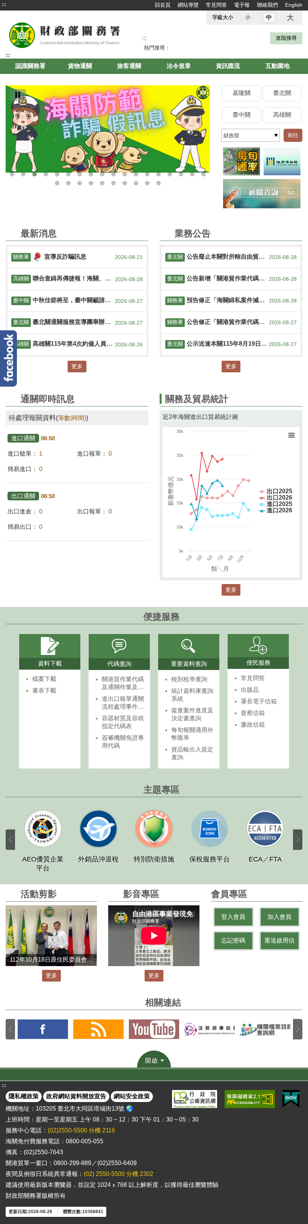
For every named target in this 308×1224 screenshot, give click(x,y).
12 (136, 174)
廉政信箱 (253, 724)
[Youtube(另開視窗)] (154, 1029)
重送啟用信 (279, 940)
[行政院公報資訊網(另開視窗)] (194, 1099)
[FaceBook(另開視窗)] (43, 1029)
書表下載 (44, 690)
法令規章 (179, 66)
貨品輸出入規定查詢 (192, 753)
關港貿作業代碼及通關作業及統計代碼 (123, 683)
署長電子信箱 (259, 701)
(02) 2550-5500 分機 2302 (118, 1174)
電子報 (242, 5)
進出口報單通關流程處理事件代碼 (123, 703)
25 (124, 183)
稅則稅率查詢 (189, 679)
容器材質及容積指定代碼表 (123, 722)
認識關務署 (30, 66)
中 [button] (269, 17)
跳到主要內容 (19, 4)
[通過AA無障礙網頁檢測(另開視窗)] (250, 1099)
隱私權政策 (24, 1096)
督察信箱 (253, 713)
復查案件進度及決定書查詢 (192, 714)
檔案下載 (44, 679)
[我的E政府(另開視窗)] (290, 1099)
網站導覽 (188, 5)
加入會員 (279, 917)
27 (147, 183)
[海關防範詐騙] (108, 128)
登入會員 (233, 917)
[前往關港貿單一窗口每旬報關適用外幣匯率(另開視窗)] (241, 161)
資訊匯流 (228, 66)
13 (147, 174)
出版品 (250, 690)
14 (158, 174)
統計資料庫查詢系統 (192, 695)
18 (203, 174)
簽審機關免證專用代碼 (123, 742)
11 (124, 174)
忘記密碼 (233, 940)
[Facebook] (8, 358)
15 (170, 174)
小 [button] (248, 17)
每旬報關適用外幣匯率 (192, 734)
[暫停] (17, 95)
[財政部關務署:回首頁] (65, 34)
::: (4, 4)
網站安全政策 (132, 1096)
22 (91, 183)
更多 (77, 366)
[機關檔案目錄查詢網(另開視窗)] (265, 1029)
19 (57, 183)
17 (192, 174)
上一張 (10, 839)
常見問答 (216, 5)
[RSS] (98, 1029)
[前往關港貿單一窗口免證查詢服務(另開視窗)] (261, 193)
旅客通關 (129, 66)
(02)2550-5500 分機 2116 (81, 1130)
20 (68, 183)
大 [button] (290, 17)
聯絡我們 (267, 5)
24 (113, 183)
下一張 (297, 839)
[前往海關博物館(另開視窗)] (282, 161)
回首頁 (163, 5)
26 (136, 183)
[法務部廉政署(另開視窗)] (209, 1029)
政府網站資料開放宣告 (76, 1096)
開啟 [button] (152, 1060)
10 (113, 174)
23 (102, 183)
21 (79, 183)
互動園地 (278, 66)
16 (181, 174)
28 (158, 183)
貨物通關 (80, 66)
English (293, 5)
